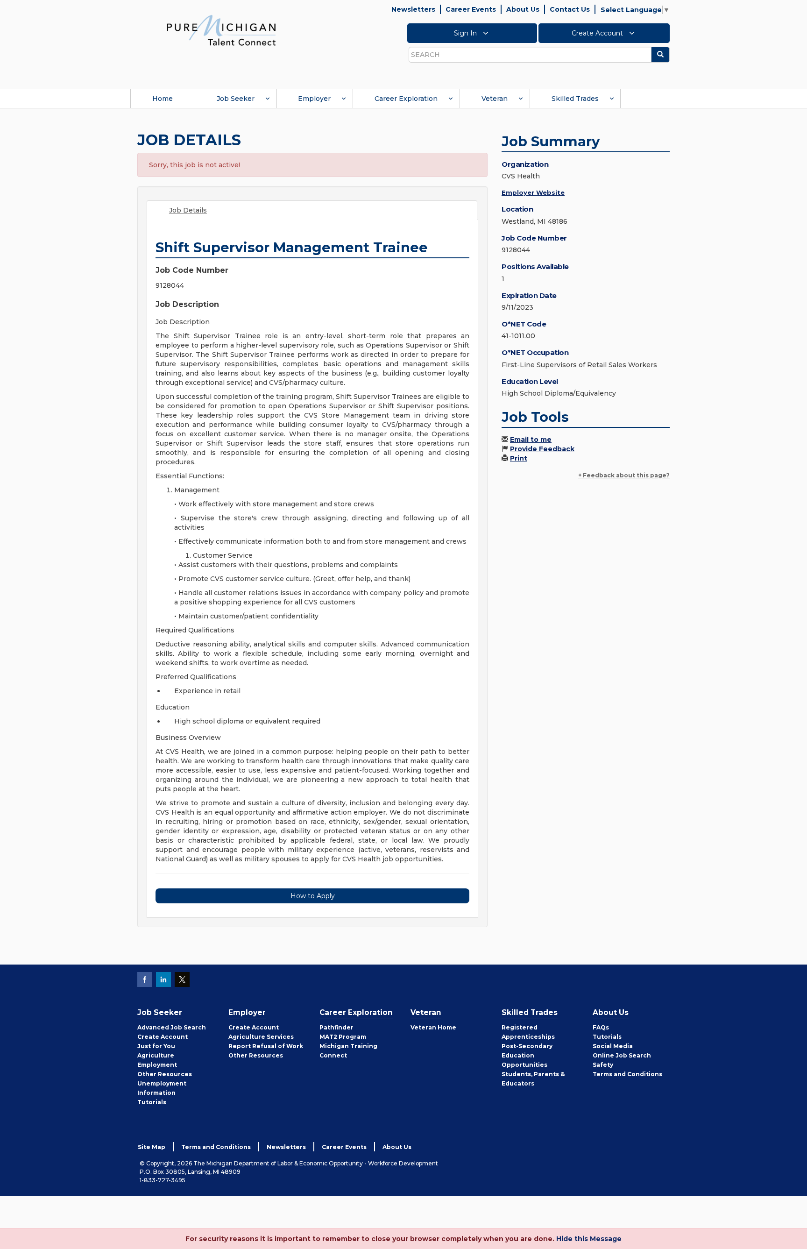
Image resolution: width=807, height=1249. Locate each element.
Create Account (598, 33)
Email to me (531, 439)
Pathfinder (336, 1027)
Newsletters (413, 9)
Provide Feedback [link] (542, 449)
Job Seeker (236, 98)
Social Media (613, 1046)
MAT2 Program (342, 1036)
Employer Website (533, 192)
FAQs (601, 1027)
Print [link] (518, 458)
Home (162, 98)
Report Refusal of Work (265, 1046)
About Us (522, 9)
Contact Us (570, 9)
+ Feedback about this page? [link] (624, 475)
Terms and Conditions (627, 1074)
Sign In (466, 33)
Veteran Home (433, 1027)
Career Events (471, 9)
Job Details (188, 210)
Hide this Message (589, 1239)
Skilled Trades (575, 98)
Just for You (156, 1046)
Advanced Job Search (171, 1027)
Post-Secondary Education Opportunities (527, 1055)
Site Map (151, 1146)
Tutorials (151, 1102)
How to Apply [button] (312, 896)
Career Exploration (406, 98)
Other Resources (164, 1074)
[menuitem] (162, 98)
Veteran (494, 98)
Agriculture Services (261, 1036)
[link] (221, 30)
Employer (314, 98)
